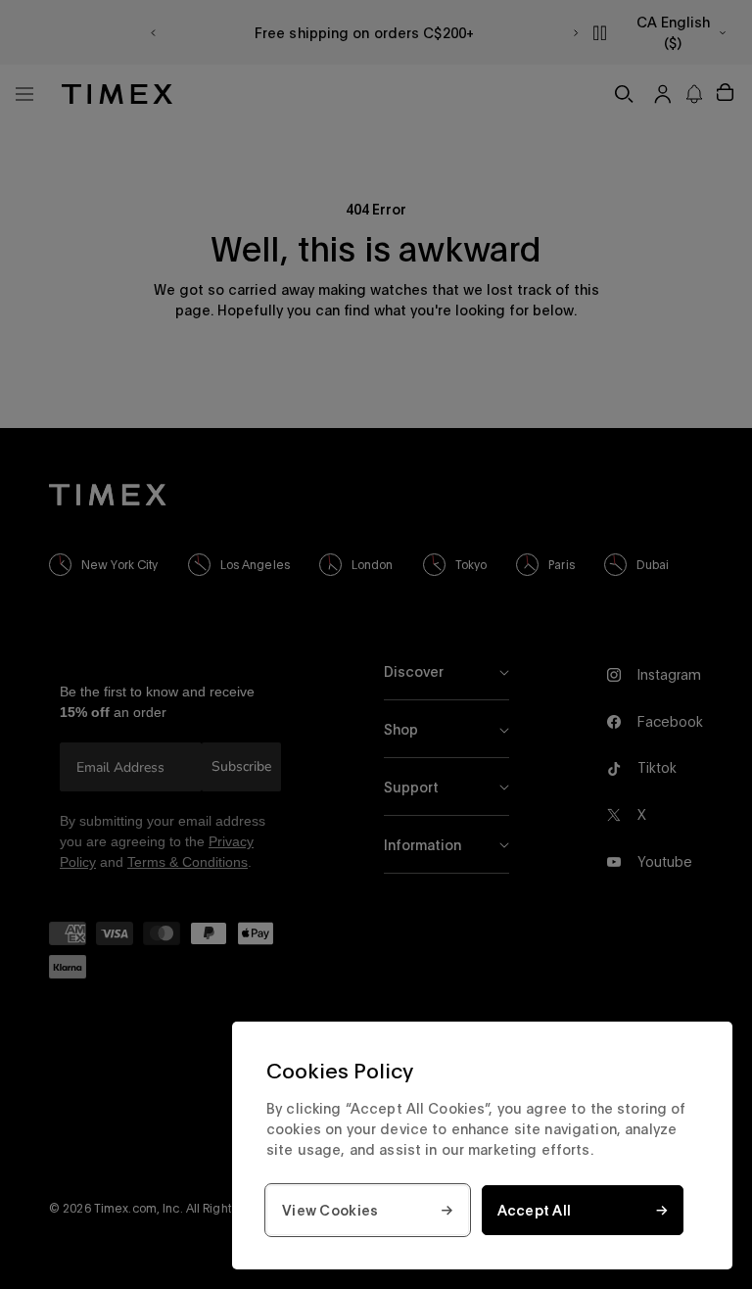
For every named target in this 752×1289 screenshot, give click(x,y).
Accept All (534, 1210)
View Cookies (330, 1210)
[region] (482, 1145)
